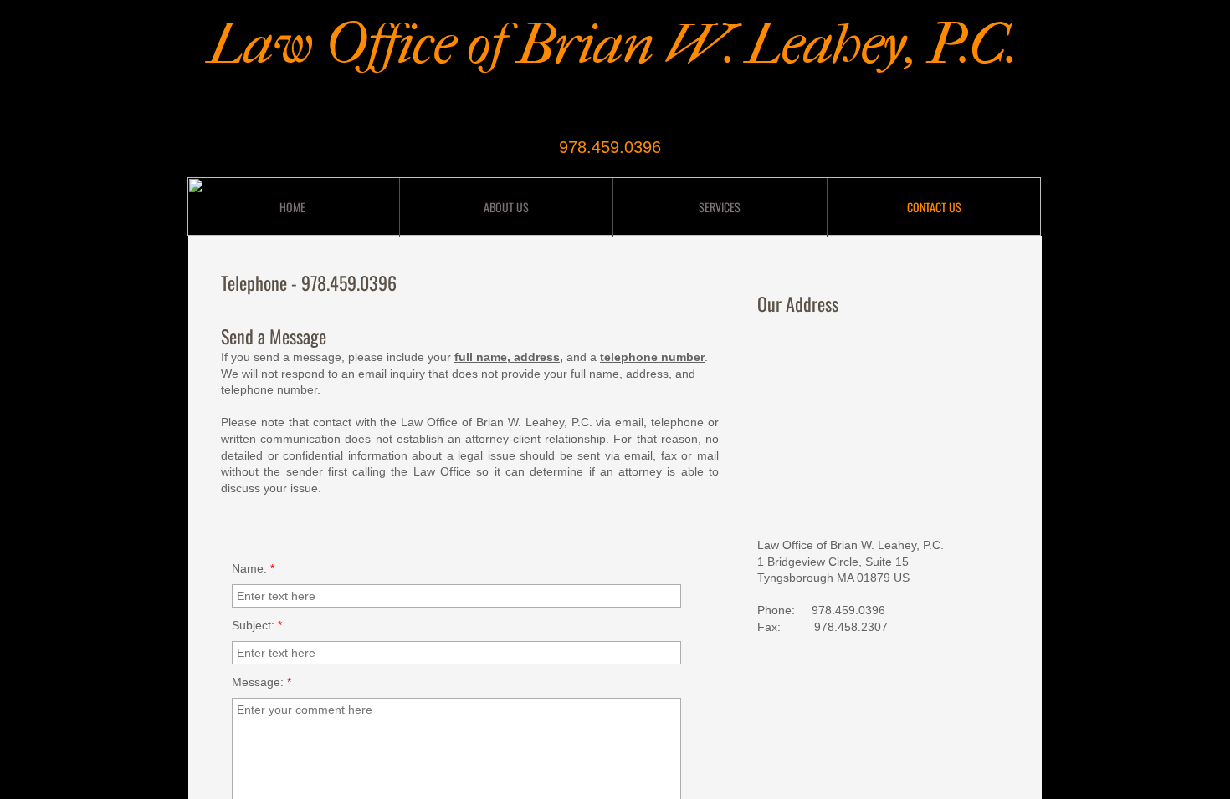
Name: (253, 568)
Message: (261, 682)
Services (720, 207)
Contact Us (934, 207)
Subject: (257, 625)
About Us (506, 207)
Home (292, 207)
